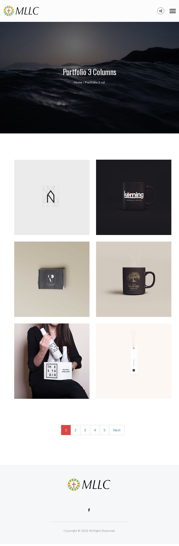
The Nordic (23, 215)
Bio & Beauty (25, 297)
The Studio (23, 378)
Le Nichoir (104, 215)
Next (116, 430)
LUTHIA (102, 297)
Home (78, 82)
